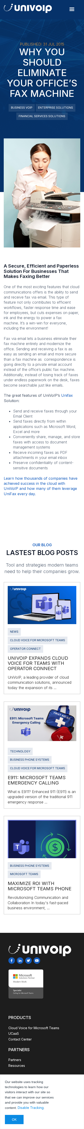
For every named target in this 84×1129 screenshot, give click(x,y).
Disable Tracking (31, 1108)
